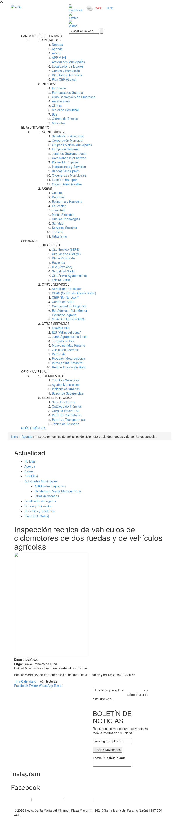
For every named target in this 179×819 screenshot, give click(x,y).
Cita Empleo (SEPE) (66, 249)
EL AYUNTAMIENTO (35, 127)
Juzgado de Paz (63, 341)
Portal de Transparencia (68, 419)
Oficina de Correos (65, 349)
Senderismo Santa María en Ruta (58, 491)
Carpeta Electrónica (65, 411)
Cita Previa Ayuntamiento (69, 275)
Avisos (56, 53)
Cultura (57, 193)
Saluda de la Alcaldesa (67, 136)
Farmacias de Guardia (67, 92)
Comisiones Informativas (69, 158)
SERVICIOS (29, 240)
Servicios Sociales (64, 227)
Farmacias (59, 88)
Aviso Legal (22, 799)
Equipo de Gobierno (66, 149)
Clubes (57, 105)
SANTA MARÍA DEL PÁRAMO (41, 36)
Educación (59, 206)
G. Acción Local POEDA (68, 319)
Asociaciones (61, 101)
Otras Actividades (47, 496)
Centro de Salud (63, 302)
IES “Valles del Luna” (66, 332)
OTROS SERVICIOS (55, 284)
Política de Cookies (78, 799)
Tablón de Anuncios (65, 424)
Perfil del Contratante (66, 415)
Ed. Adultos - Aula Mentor (69, 310)
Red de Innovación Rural (69, 367)
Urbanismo (59, 236)
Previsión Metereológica (68, 358)
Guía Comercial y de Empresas (73, 97)
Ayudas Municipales (65, 384)
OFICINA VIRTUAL (34, 371)
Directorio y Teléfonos (67, 75)
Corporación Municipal (67, 140)
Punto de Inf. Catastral (67, 363)
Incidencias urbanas (66, 389)
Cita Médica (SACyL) (66, 254)
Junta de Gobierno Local (69, 153)
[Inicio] (35, 6)
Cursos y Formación (66, 70)
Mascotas (58, 123)
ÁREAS (47, 188)
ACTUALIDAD (51, 40)
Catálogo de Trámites (67, 406)
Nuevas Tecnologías (66, 219)
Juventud (58, 210)
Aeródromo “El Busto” (67, 288)
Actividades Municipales (68, 62)
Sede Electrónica (63, 402)
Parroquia (58, 354)
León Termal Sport (65, 179)
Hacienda (58, 262)
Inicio (14, 436)
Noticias (57, 44)
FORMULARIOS (53, 376)
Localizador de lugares (67, 66)
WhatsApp (46, 685)
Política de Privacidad (47, 799)
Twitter (33, 685)
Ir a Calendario (26, 681)
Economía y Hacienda (67, 201)
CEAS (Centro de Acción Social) (74, 293)
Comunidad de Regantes (69, 306)
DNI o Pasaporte (63, 258)
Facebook (21, 685)
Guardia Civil (61, 328)
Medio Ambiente (63, 214)
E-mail (58, 685)
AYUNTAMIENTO (53, 131)
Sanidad (57, 223)
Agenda (57, 49)
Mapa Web (101, 799)
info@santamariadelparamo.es (43, 814)
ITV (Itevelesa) (62, 267)
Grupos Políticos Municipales (72, 145)
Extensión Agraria (64, 315)
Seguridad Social (63, 271)
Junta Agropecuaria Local (69, 336)
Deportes (58, 197)
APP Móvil (59, 57)
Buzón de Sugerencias (67, 393)
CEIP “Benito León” (65, 297)
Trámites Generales (65, 380)
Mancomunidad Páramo (68, 345)
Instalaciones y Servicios (69, 166)
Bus (54, 114)
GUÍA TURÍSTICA (33, 428)
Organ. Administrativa (67, 184)
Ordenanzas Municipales (69, 175)
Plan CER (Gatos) (64, 79)
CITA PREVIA (51, 245)
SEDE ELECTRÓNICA (57, 397)
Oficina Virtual (61, 280)
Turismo (57, 232)
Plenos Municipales (65, 162)
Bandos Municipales (66, 171)
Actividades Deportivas (50, 486)
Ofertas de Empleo (65, 118)
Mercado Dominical (65, 110)
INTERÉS (48, 84)
